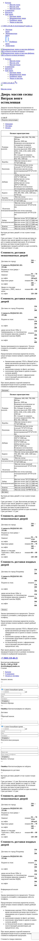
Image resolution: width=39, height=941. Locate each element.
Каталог (8, 3)
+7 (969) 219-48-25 (8, 26)
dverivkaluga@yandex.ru (23, 26)
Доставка (5, 492)
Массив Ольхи (15, 8)
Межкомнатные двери (18, 18)
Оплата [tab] (8, 128)
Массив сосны (15, 5)
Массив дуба (14, 6)
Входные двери (15, 16)
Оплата (4, 609)
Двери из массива (16, 22)
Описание (5, 390)
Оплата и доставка (12, 676)
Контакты (8, 12)
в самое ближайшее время (13, 690)
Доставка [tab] (8, 126)
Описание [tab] (9, 124)
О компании (9, 10)
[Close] (2, 742)
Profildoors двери (16, 20)
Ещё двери (9, 14)
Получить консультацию (10, 120)
